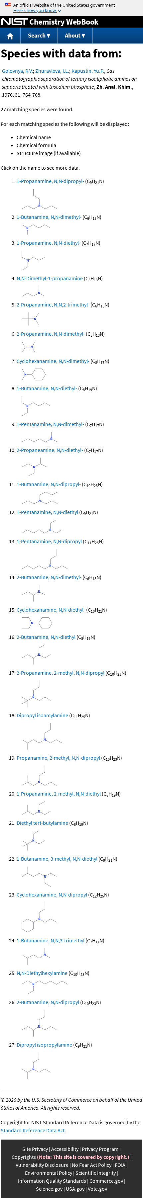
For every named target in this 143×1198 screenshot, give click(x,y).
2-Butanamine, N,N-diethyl (46, 637)
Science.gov (49, 1188)
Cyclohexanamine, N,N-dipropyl (52, 894)
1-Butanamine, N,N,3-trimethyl (50, 940)
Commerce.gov (106, 1180)
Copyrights (24, 1157)
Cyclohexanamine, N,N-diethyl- (51, 609)
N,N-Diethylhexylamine (42, 973)
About (72, 35)
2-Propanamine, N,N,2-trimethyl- (53, 304)
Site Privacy (35, 1149)
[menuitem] (10, 36)
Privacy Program (100, 1149)
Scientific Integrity (95, 1172)
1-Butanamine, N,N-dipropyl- (49, 484)
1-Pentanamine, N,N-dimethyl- (50, 424)
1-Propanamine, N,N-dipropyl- (50, 181)
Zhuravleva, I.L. (52, 70)
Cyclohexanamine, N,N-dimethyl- (53, 361)
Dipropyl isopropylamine (44, 1044)
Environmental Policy (48, 1172)
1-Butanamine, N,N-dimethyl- (49, 217)
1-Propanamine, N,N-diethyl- (48, 242)
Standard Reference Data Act (33, 1130)
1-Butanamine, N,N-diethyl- (47, 388)
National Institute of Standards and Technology (14, 22)
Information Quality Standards (52, 1180)
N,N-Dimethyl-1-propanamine (50, 278)
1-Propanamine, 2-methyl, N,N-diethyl (59, 793)
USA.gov (75, 1188)
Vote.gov (97, 1188)
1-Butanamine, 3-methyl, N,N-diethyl (57, 858)
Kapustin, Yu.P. (88, 70)
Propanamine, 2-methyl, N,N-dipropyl (58, 757)
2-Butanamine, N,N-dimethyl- (49, 577)
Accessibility (64, 1149)
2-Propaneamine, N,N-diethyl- (50, 450)
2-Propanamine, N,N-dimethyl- (51, 333)
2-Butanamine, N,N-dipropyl (48, 1002)
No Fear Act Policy (91, 1164)
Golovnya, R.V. (17, 70)
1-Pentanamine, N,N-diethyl (47, 512)
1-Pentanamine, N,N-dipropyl (49, 541)
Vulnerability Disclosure (42, 1164)
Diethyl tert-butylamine (42, 822)
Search (37, 35)
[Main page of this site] (10, 36)
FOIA (120, 1164)
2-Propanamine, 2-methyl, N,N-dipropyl (60, 672)
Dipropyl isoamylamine (42, 715)
